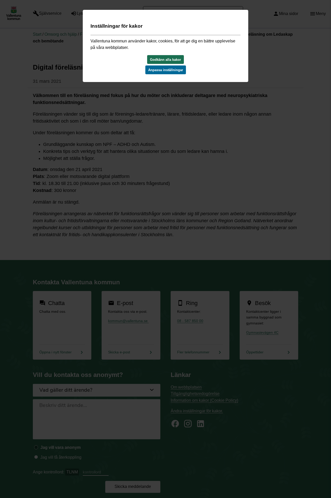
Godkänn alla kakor (165, 60)
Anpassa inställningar (165, 70)
